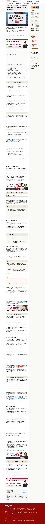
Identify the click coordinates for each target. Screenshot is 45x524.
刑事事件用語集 (13, 509)
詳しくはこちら (24, 492)
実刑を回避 (33, 46)
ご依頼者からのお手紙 (22, 511)
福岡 (12, 513)
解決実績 (19, 511)
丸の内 (22, 512)
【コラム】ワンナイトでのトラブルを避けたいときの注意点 (15, 64)
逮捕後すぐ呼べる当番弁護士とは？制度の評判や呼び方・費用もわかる (15, 398)
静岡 (29, 512)
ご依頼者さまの (35, 3)
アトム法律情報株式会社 (19, 520)
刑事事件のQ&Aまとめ (18, 509)
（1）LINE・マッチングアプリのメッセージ (13, 67)
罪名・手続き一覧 (35, 63)
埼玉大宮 (16, 512)
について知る (27, 3)
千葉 (18, 512)
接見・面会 (32, 57)
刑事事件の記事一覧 (34, 508)
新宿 (24, 512)
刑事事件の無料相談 (14, 508)
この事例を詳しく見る (24, 206)
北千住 (26, 512)
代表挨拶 (13, 514)
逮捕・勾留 (33, 41)
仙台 (14, 512)
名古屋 (31, 512)
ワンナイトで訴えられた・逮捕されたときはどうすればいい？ (14, 72)
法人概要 (15, 514)
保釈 (35, 57)
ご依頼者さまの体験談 (29, 509)
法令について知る (24, 509)
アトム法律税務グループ (14, 520)
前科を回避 (33, 45)
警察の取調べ (33, 42)
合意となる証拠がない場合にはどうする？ (13, 70)
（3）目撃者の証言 (10, 69)
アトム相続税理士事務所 (31, 520)
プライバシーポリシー (19, 514)
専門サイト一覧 (34, 509)
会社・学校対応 (32, 61)
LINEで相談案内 (11, 46)
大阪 (35, 512)
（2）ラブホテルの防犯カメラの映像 (12, 68)
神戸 (36, 512)
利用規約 (23, 514)
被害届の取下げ (33, 37)
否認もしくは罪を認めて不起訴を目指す (12, 74)
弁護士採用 (32, 511)
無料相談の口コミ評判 (28, 511)
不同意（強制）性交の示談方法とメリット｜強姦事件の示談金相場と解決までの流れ (17, 450)
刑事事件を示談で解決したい (27, 508)
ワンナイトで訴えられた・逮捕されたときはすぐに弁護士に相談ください (16, 77)
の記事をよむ (11, 3)
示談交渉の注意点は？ (10, 75)
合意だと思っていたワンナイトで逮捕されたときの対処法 (14, 73)
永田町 (12, 512)
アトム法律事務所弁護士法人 (26, 520)
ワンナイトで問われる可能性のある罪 (11, 54)
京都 (33, 512)
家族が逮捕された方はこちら (20, 508)
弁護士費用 (16, 511)
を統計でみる (19, 3)
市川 (20, 512)
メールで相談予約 (19, 46)
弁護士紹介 (13, 511)
